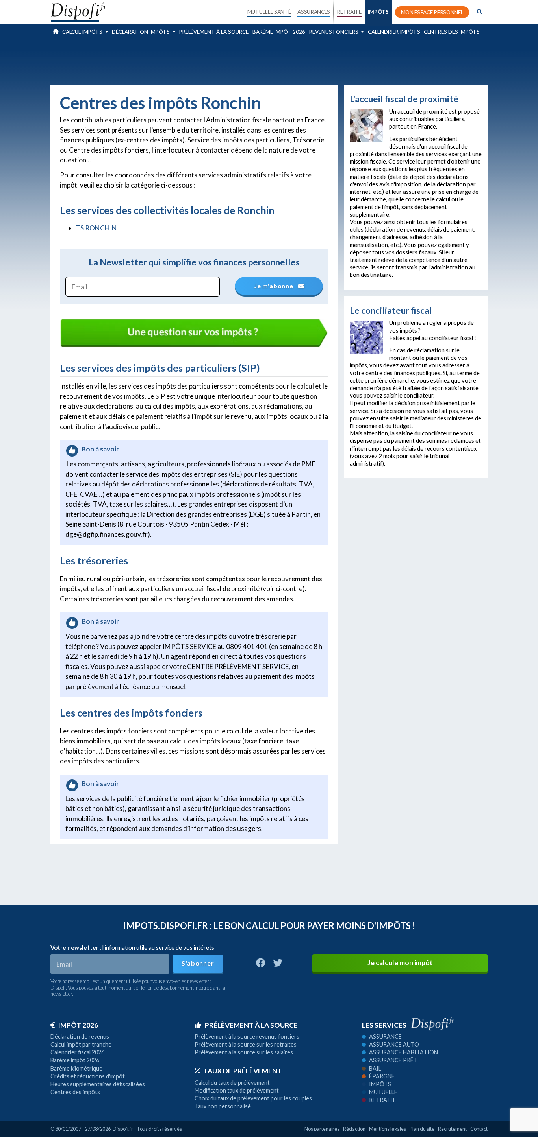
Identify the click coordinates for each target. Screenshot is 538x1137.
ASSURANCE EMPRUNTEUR (313, 79)
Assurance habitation (403, 1052)
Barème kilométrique (76, 1068)
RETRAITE (349, 12)
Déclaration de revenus (79, 1036)
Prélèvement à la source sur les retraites (246, 1044)
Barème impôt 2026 (278, 32)
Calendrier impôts (394, 32)
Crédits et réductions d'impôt (87, 1076)
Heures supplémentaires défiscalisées (97, 1084)
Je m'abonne (274, 285)
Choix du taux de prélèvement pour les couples (253, 1098)
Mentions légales (387, 1129)
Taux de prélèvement (242, 1071)
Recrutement (452, 1129)
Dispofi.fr (123, 1129)
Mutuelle (383, 1092)
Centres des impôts (452, 32)
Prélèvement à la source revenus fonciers (247, 1036)
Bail (375, 1068)
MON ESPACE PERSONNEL (432, 12)
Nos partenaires (321, 1129)
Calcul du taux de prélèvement (232, 1082)
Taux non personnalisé (223, 1106)
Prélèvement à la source (214, 32)
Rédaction (354, 1129)
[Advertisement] (269, 60)
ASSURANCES (313, 12)
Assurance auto (394, 1044)
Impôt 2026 (78, 1025)
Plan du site (422, 1129)
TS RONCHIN (96, 228)
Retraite (382, 1099)
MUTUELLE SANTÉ (269, 12)
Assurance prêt (393, 1060)
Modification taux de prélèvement (237, 1090)
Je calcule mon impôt (400, 962)
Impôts (380, 1084)
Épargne (382, 1076)
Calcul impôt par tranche (80, 1044)
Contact (479, 1129)
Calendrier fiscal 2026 (77, 1052)
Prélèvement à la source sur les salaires (244, 1052)
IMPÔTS (378, 12)
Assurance (385, 1036)
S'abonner (198, 963)
